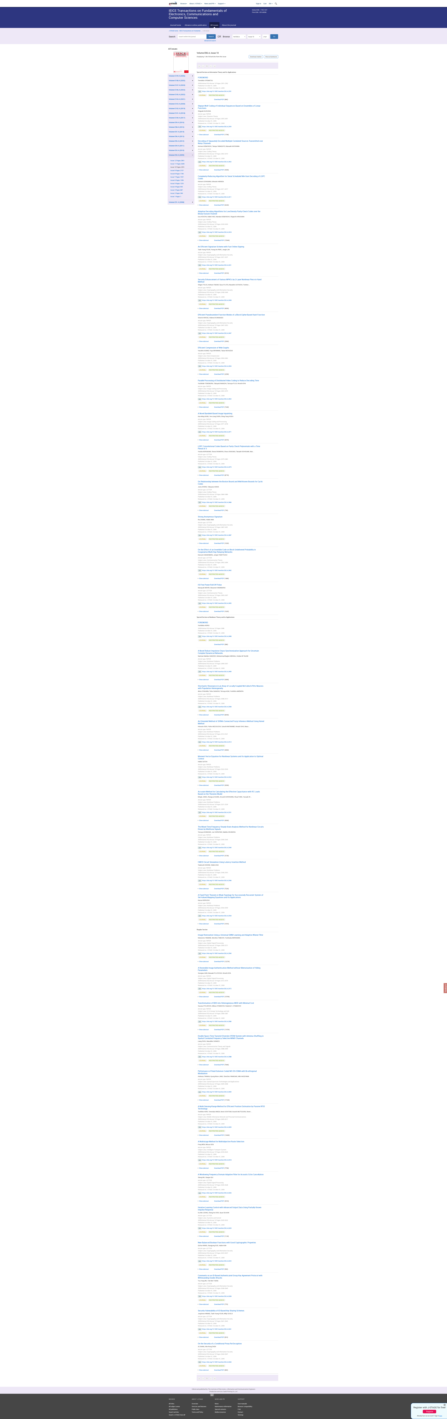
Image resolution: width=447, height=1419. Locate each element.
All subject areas (174, 1406)
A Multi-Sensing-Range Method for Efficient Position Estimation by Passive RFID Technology (231, 1107)
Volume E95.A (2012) (176, 141)
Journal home (175, 25)
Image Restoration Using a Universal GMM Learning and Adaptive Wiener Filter (230, 935)
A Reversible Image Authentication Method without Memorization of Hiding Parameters (229, 969)
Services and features (199, 1406)
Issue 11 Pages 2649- (177, 164)
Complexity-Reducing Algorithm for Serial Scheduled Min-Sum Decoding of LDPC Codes (231, 177)
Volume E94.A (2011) (176, 146)
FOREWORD (203, 77)
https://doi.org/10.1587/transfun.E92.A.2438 (216, 300)
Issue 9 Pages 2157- (177, 170)
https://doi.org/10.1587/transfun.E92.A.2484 (216, 502)
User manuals (242, 1404)
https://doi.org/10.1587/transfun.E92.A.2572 (216, 989)
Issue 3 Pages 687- (176, 190)
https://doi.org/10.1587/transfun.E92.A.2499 (216, 671)
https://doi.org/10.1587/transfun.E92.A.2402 (216, 162)
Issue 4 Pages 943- (176, 187)
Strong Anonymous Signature (210, 516)
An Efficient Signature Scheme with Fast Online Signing (221, 246)
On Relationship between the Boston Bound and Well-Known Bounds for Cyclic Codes (230, 482)
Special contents (220, 1409)
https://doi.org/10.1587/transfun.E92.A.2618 (216, 1160)
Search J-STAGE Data (176, 1415)
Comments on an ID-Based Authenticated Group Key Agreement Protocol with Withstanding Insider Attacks (230, 1276)
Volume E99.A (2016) (176, 122)
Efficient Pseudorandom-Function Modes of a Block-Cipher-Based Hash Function (231, 314)
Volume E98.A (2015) (176, 127)
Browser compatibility (245, 1406)
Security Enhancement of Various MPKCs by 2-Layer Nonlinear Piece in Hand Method (229, 280)
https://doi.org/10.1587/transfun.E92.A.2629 (216, 1228)
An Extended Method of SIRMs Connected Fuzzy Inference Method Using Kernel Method (231, 722)
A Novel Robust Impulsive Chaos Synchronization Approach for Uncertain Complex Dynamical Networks (228, 651)
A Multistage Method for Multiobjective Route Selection (221, 1141)
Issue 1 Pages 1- (175, 197)
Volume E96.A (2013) (176, 136)
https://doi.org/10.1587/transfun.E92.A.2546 (216, 880)
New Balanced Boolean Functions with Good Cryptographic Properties (227, 1242)
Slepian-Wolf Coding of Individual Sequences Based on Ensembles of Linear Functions (229, 107)
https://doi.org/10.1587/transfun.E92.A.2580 (216, 1021)
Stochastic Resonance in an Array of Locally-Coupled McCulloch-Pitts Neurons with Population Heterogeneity (230, 687)
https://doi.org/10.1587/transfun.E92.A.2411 (216, 197)
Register (429, 1411)
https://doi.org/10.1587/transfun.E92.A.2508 (216, 707)
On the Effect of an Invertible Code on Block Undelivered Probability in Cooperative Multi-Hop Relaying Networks (227, 550)
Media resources (220, 1412)
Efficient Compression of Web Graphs (213, 347)
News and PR (209, 3)
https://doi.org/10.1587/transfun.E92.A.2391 (216, 91)
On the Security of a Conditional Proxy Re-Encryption (220, 1343)
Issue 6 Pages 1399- (177, 180)
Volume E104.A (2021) (177, 99)
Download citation (256, 57)
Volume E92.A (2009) (176, 155)
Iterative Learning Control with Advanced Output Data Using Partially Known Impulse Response (229, 1208)
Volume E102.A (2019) (177, 108)
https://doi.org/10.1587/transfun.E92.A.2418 (216, 232)
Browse (183, 3)
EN (270, 3)
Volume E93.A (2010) (176, 150)
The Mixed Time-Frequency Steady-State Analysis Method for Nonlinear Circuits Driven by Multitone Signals (231, 827)
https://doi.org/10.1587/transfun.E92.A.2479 (216, 467)
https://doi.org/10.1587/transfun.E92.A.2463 (216, 399)
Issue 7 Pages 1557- (177, 177)
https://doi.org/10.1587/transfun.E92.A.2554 (216, 916)
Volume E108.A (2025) (177, 80)
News (217, 1404)
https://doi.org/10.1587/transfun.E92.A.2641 (216, 1329)
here (440, 1416)
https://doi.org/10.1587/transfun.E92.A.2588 (216, 1057)
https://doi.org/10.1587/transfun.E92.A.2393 (216, 126)
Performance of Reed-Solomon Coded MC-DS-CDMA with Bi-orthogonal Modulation (227, 1072)
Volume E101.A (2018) (177, 113)
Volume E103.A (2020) (177, 104)
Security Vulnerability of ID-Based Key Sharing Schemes (221, 1310)
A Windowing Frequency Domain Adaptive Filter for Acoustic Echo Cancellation (231, 1174)
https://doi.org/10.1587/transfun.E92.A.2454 (216, 366)
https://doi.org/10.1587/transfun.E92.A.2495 (216, 603)
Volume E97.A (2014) (176, 132)
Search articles (174, 1412)
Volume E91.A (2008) (176, 202)
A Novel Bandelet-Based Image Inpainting (215, 413)
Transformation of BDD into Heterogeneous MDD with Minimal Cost (226, 1003)
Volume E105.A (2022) (177, 94)
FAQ (239, 1409)
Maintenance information (223, 1406)
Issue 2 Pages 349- (176, 193)
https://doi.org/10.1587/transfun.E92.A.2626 (216, 1193)
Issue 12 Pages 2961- (177, 161)
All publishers (173, 1409)
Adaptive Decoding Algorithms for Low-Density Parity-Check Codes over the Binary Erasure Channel (229, 212)
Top (212, 1395)
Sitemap (240, 1415)
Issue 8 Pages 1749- (177, 174)
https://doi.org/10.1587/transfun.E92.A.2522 (216, 777)
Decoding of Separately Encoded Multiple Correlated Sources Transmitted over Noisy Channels (230, 142)
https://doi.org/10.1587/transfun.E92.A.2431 (216, 265)
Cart (265, 3)
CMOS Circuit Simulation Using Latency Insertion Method (222, 862)
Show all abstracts (271, 57)
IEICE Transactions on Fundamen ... (190, 31)
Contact (240, 1412)
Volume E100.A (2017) (177, 118)
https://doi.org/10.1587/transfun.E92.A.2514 (216, 742)
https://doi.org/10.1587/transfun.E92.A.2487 (216, 535)
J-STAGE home (173, 31)
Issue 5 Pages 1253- (177, 183)
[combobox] (239, 36)
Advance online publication (196, 25)
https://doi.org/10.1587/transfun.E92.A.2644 (216, 1362)
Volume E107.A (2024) (177, 85)
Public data (195, 1409)
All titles (171, 1404)
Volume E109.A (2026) (177, 76)
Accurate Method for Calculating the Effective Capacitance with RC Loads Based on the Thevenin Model (229, 792)
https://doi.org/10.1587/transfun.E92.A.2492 (216, 570)
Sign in (258, 3)
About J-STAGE (195, 3)
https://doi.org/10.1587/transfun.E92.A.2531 (216, 812)
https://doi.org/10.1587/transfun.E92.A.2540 (216, 847)
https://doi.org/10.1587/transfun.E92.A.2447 (216, 333)
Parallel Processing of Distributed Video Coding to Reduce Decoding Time (228, 380)
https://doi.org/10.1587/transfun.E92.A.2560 (216, 953)
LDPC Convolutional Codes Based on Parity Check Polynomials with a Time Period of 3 (229, 447)
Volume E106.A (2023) (177, 90)
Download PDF (219, 99)
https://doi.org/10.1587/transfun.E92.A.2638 (216, 1296)
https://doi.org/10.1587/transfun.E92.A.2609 (216, 1127)
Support (221, 3)
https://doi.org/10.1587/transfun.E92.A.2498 (216, 636)
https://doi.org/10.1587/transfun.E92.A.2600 (216, 1092)
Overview (195, 1404)
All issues (214, 25)
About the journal (229, 25)
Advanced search (210, 41)
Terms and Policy (197, 1412)
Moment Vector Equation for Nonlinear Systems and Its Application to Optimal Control (230, 757)
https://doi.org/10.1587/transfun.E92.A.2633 (216, 1261)
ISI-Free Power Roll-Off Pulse (210, 584)
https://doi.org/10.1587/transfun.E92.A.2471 (216, 432)
